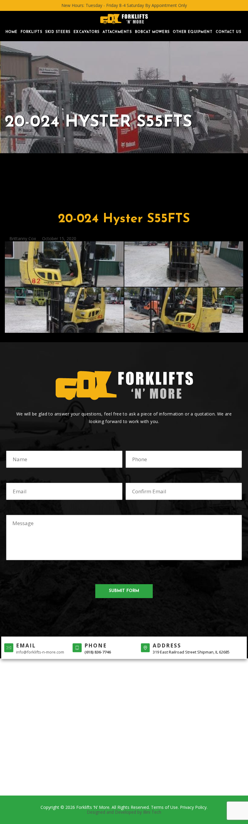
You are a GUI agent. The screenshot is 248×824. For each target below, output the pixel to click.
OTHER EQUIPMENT (192, 32)
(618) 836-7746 (97, 652)
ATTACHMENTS (117, 32)
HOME (11, 32)
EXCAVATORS (86, 32)
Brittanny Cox (22, 238)
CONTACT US (228, 32)
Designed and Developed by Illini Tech (124, 812)
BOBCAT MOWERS (152, 32)
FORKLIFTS (31, 32)
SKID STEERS (57, 32)
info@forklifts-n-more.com (40, 652)
